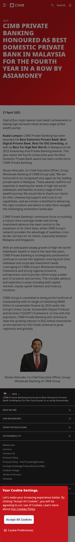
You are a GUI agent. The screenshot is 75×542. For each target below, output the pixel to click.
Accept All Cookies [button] (19, 519)
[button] (18, 530)
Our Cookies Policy (23, 509)
